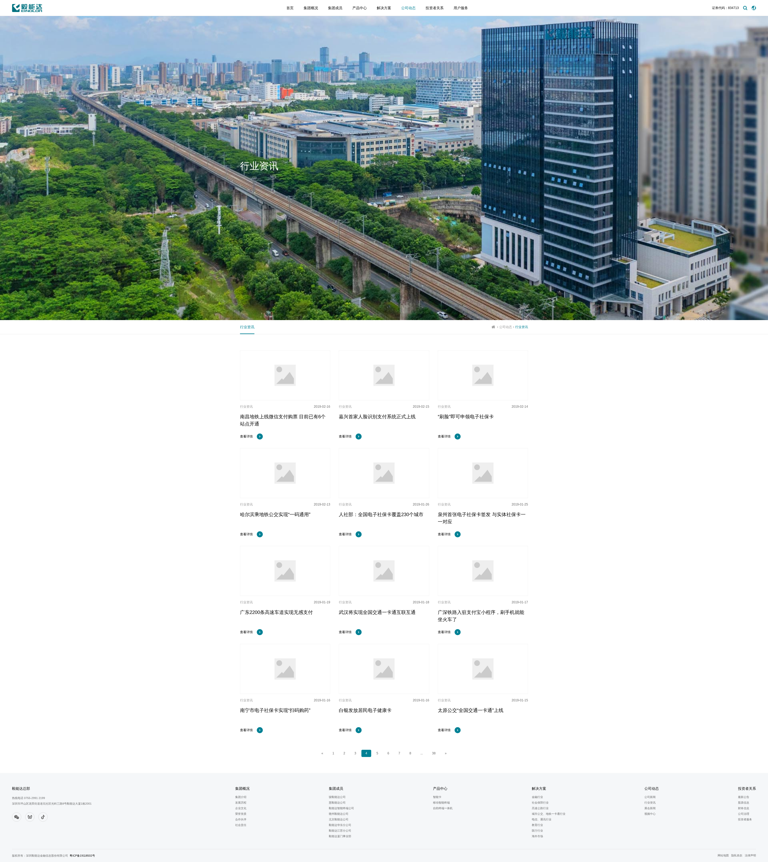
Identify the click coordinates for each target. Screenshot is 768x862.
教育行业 (537, 825)
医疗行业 (537, 830)
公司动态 (408, 8)
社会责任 (240, 825)
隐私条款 (736, 855)
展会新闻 (650, 808)
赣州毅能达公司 (338, 813)
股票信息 (743, 802)
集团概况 (311, 8)
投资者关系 (435, 8)
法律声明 (750, 855)
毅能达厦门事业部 (340, 836)
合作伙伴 (240, 819)
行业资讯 (521, 327)
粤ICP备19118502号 (82, 855)
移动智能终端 (441, 802)
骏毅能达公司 (337, 797)
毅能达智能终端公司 (341, 808)
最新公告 (743, 797)
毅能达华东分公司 (340, 825)
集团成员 (335, 8)
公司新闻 (650, 797)
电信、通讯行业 (541, 819)
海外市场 (537, 836)
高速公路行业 (540, 808)
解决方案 (384, 8)
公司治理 (743, 813)
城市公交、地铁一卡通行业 (548, 813)
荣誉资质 (240, 813)
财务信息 (743, 808)
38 (434, 753)
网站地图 (723, 855)
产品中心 (359, 8)
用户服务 (461, 8)
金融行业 (537, 797)
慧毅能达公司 (337, 802)
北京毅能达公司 (338, 819)
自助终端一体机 (443, 808)
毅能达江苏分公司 (340, 830)
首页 (290, 8)
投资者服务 (745, 819)
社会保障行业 (540, 802)
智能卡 (437, 797)
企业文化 (240, 808)
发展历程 (240, 802)
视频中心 (650, 813)
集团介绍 (240, 797)
